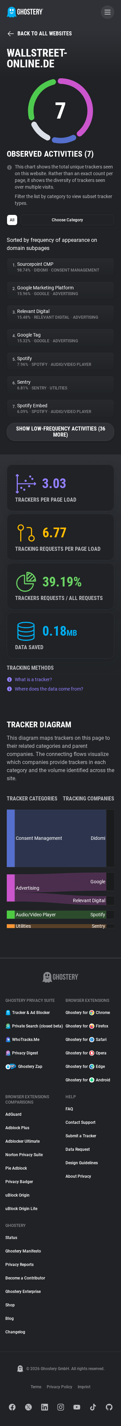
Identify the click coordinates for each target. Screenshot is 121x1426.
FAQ (69, 1109)
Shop (10, 1305)
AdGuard (13, 1114)
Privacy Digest (25, 1053)
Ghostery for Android (88, 1080)
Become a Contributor (25, 1278)
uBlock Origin (17, 1195)
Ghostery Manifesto (23, 1251)
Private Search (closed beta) (34, 1026)
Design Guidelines (82, 1163)
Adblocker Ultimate (22, 1141)
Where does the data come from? (49, 689)
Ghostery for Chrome (88, 1012)
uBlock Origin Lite (21, 1208)
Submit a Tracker (81, 1136)
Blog (9, 1318)
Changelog (15, 1332)
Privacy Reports (19, 1264)
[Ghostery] (25, 12)
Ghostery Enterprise (23, 1291)
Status (11, 1237)
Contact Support (80, 1122)
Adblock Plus (17, 1128)
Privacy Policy (59, 1387)
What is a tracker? (33, 679)
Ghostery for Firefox (87, 1026)
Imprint (84, 1387)
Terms (36, 1387)
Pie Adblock (16, 1168)
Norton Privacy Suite (24, 1154)
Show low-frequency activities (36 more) (60, 431)
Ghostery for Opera (86, 1053)
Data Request (78, 1149)
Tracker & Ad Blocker (31, 1012)
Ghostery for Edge (85, 1066)
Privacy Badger (19, 1181)
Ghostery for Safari (86, 1039)
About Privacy (78, 1176)
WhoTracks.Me (25, 1039)
